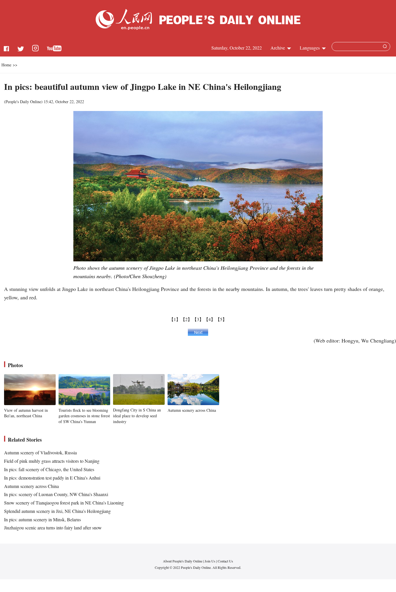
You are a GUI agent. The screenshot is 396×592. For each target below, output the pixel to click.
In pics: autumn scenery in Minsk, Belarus (42, 519)
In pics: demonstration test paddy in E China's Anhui (52, 478)
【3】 (198, 319)
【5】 (221, 319)
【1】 (175, 319)
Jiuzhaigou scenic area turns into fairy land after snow (53, 527)
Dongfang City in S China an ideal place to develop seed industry (137, 415)
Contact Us (225, 561)
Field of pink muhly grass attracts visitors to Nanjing (51, 461)
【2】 (186, 319)
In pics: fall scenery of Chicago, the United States (49, 469)
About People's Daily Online (182, 561)
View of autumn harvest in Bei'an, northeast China (26, 413)
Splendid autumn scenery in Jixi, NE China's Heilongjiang (57, 511)
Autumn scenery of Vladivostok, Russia (40, 452)
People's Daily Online (23, 101)
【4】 (209, 319)
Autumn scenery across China (192, 410)
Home (6, 65)
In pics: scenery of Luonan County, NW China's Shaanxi (56, 494)
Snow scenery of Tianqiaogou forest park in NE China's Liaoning (64, 503)
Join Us (210, 561)
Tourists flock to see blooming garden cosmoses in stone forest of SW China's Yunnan (84, 415)
